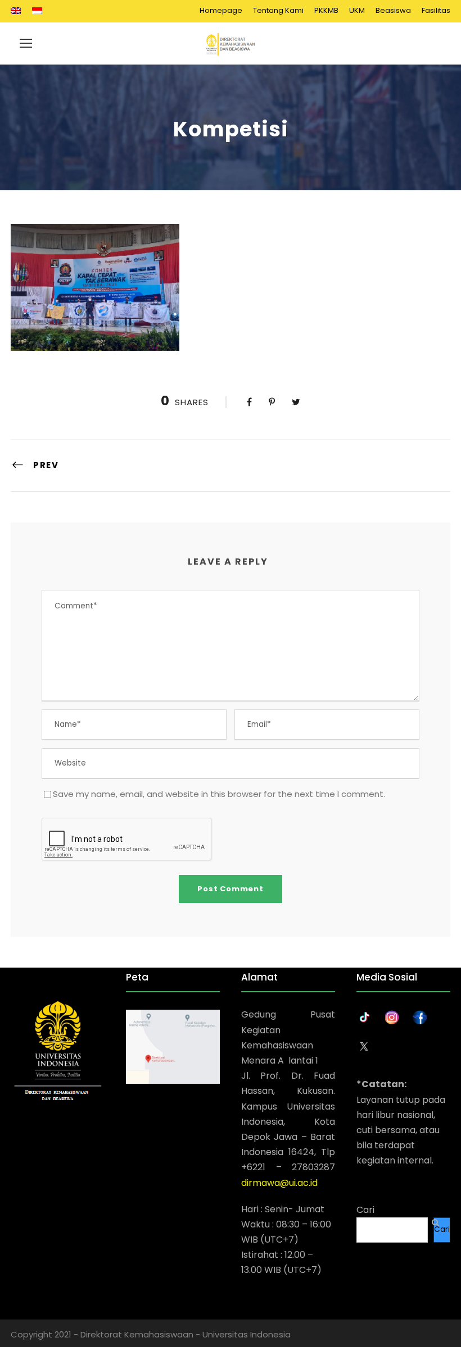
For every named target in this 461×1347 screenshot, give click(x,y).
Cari (365, 1209)
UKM (357, 10)
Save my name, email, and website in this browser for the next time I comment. (219, 794)
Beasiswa (393, 10)
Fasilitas (436, 10)
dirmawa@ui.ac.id (279, 1182)
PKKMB (326, 10)
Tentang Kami (278, 10)
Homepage (221, 10)
